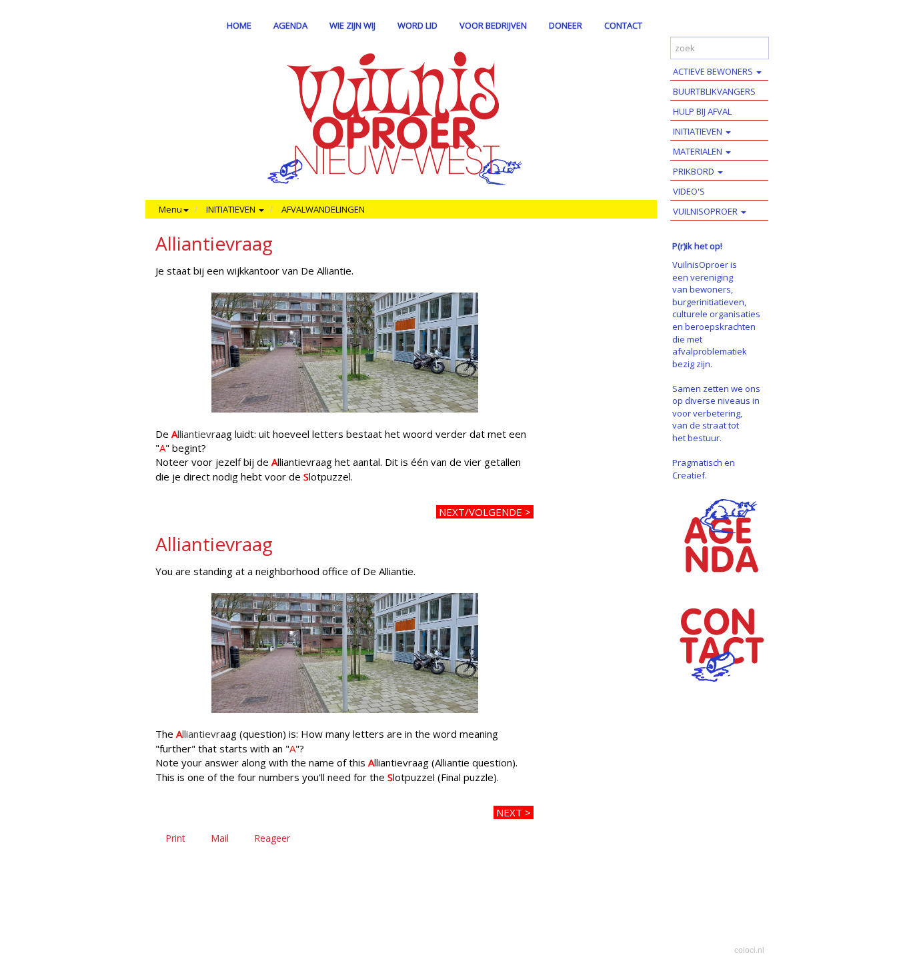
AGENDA (290, 25)
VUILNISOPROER (706, 211)
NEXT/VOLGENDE (480, 511)
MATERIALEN (698, 151)
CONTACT (623, 25)
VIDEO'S (689, 191)
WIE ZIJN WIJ (352, 25)
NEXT (509, 812)
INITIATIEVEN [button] (231, 209)
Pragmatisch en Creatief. (703, 469)
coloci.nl (749, 950)
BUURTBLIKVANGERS (714, 91)
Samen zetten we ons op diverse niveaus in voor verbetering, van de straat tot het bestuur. (716, 413)
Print (175, 838)
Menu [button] (170, 209)
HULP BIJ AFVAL (702, 111)
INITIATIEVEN (698, 131)
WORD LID (417, 25)
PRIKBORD (694, 171)
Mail (220, 838)
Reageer (272, 838)
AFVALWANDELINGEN (323, 209)
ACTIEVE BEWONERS (714, 71)
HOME (239, 25)
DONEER (565, 25)
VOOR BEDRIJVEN (493, 25)
